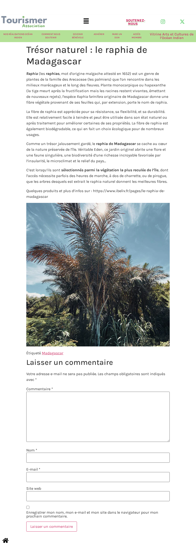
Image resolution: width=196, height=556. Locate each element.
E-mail (33, 469)
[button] (86, 21)
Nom (31, 450)
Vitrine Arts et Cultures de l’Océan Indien (172, 36)
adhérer (99, 34)
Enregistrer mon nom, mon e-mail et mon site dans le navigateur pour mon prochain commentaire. (92, 514)
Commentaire (39, 389)
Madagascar (52, 353)
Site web (33, 488)
